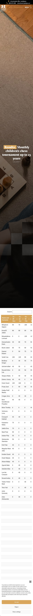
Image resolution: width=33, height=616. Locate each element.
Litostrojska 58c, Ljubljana (18, 1)
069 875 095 (12, 3)
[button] (30, 581)
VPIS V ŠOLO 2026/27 (16, 7)
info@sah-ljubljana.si (23, 3)
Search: (9, 312)
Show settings (16, 612)
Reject (16, 607)
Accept (17, 602)
